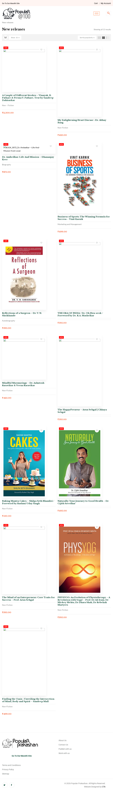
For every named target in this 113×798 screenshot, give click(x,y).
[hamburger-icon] (96, 13)
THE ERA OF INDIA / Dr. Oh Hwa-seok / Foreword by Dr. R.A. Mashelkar (80, 314)
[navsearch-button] (108, 13)
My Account (106, 3)
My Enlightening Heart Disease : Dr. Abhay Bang (82, 121)
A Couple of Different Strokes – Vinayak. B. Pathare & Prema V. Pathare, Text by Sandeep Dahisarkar (27, 98)
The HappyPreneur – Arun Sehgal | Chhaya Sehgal (82, 410)
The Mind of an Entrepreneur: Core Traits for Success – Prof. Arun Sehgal (28, 598)
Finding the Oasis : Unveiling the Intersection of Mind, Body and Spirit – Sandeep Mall (28, 700)
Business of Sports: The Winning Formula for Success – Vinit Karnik (84, 217)
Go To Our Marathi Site (11, 3)
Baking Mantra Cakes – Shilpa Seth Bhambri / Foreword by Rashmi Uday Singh (28, 502)
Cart (96, 3)
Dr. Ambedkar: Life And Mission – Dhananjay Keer (28, 158)
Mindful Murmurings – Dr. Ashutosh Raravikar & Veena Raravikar (23, 384)
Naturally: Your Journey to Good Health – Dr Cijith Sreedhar (83, 502)
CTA (103, 787)
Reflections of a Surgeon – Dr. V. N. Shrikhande (22, 314)
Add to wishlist (41, 49)
